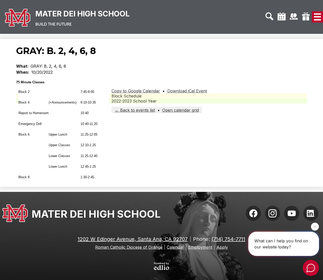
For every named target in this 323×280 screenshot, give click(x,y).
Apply (222, 247)
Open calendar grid (180, 110)
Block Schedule (127, 95)
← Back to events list (135, 110)
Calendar (175, 247)
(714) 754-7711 (228, 239)
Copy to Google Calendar (136, 90)
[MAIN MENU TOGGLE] (317, 16)
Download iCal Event (187, 90)
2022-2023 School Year (134, 101)
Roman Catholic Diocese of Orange (129, 247)
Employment (200, 247)
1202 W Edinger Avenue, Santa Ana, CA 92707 (133, 239)
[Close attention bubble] (315, 226)
